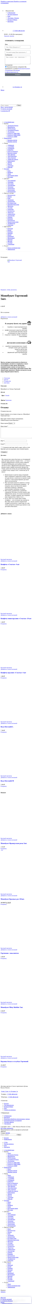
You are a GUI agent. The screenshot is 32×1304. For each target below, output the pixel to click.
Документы (7, 1123)
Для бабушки (11, 185)
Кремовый (11, 236)
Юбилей (10, 167)
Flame (9, 174)
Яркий (9, 235)
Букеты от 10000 (12, 136)
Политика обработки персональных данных (17, 1119)
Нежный (10, 233)
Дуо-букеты (11, 132)
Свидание (10, 165)
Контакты (10, 21)
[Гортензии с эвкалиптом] (16, 946)
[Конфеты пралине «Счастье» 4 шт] (16, 666)
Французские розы (13, 222)
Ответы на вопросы (10, 1110)
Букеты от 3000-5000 (14, 133)
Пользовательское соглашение (13, 1120)
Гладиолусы (11, 211)
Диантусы (10, 212)
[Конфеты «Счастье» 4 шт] (16, 558)
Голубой (10, 242)
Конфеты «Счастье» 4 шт (10, 564)
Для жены (10, 187)
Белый (9, 230)
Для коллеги (11, 188)
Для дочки (11, 183)
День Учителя (12, 158)
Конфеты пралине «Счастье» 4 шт (13, 673)
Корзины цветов (12, 140)
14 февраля (11, 145)
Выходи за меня (12, 153)
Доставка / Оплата (13, 18)
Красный (10, 228)
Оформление (11, 249)
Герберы (10, 217)
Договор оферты (9, 1122)
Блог (9, 16)
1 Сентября (11, 146)
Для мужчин (11, 190)
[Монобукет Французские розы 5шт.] (16, 837)
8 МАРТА (10, 150)
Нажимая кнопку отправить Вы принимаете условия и (17, 69)
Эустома (10, 207)
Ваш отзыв (4, 426)
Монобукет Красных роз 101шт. (12, 899)
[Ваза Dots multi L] (16, 720)
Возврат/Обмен (12, 20)
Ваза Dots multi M (7, 781)
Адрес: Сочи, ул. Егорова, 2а (9, 1091)
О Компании (11, 13)
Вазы (9, 170)
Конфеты (10, 172)
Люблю (10, 162)
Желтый (10, 241)
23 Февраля (11, 148)
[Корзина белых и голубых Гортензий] (16, 1055)
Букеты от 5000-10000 (14, 135)
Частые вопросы (13, 14)
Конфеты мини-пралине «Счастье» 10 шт (16, 618)
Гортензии (11, 209)
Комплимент (11, 161)
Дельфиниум (11, 223)
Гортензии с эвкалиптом (10, 953)
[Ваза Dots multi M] (16, 774)
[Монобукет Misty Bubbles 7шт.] (16, 1000)
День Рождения (12, 156)
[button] (4, 569)
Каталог (6, 1103)
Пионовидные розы (13, 204)
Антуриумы (11, 215)
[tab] (7, 378)
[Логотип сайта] (7, 103)
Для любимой (12, 180)
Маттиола (10, 206)
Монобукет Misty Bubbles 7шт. (12, 1007)
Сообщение (8, 55)
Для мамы (10, 182)
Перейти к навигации (7, 1)
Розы (9, 198)
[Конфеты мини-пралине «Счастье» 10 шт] (16, 612)
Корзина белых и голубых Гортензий (14, 1061)
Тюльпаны (11, 200)
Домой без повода (13, 159)
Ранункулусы (11, 195)
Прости (10, 164)
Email (3, 444)
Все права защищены (7, 1128)
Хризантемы (11, 201)
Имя (6, 44)
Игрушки (10, 177)
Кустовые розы (12, 203)
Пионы (10, 196)
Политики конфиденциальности (12, 71)
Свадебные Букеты (13, 130)
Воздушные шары (13, 175)
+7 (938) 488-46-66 (12, 1094)
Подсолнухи (11, 220)
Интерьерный (12, 191)
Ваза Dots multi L (7, 727)
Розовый (10, 231)
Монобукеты (11, 127)
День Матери (11, 154)
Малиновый (11, 238)
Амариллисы (11, 214)
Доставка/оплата (9, 1105)
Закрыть (3, 1292)
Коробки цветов (12, 141)
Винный (10, 239)
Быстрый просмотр (6, 559)
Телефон (7, 49)
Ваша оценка (4, 423)
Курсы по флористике (14, 248)
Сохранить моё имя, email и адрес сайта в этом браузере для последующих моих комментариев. (15, 448)
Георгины (10, 225)
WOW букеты (12, 128)
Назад (9, 1153)
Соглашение (9, 65)
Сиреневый (11, 244)
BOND (8, 1133)
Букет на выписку (13, 151)
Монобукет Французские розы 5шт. (14, 843)
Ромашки (10, 218)
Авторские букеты (13, 125)
